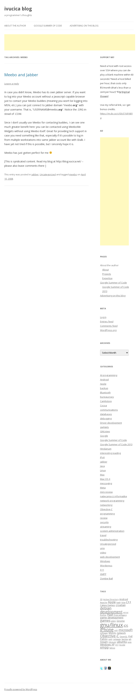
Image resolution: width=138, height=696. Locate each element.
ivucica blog (18, 8)
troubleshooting (109, 539)
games (105, 620)
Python (104, 639)
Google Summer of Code (48, 25)
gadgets (104, 427)
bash (118, 602)
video (103, 552)
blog (123, 602)
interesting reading (110, 453)
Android (104, 379)
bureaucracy (107, 396)
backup (104, 388)
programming (107, 513)
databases (106, 414)
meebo (73, 174)
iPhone (107, 629)
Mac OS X (105, 479)
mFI (116, 630)
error (125, 612)
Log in (103, 317)
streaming (105, 526)
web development (110, 556)
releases (117, 639)
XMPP (103, 574)
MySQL (112, 633)
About (105, 269)
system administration (112, 531)
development (111, 611)
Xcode (122, 645)
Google (104, 435)
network (121, 633)
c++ (128, 602)
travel (103, 535)
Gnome (121, 620)
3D (101, 599)
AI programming (108, 375)
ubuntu (122, 642)
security (104, 522)
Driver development (111, 422)
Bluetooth (105, 392)
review (103, 518)
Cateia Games (107, 605)
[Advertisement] (69, 42)
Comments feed (109, 325)
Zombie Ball (106, 578)
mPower (104, 633)
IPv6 (102, 457)
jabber (35, 174)
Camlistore (106, 401)
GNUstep (105, 431)
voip (130, 642)
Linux (103, 470)
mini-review (106, 492)
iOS (126, 626)
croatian (121, 605)
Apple (103, 383)
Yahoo (112, 648)
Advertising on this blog (84, 25)
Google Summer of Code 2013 (116, 444)
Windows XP (107, 644)
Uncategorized (48, 174)
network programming (112, 500)
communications (109, 409)
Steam (104, 642)
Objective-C (106, 509)
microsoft (126, 630)
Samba (124, 639)
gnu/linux (111, 624)
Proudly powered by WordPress (20, 689)
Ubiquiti (112, 642)
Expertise (107, 278)
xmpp (104, 647)
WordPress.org (108, 330)
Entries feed (106, 321)
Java (102, 466)
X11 (102, 569)
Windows (105, 561)
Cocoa (103, 405)
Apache (103, 602)
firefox (103, 615)
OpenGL (124, 636)
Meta (103, 487)
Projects (106, 274)
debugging (106, 418)
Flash (110, 615)
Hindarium (105, 448)
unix (102, 548)
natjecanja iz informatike (113, 496)
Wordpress (106, 565)
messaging (106, 483)
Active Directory (111, 599)
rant (110, 639)
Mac (102, 474)
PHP (130, 636)
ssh (130, 639)
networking (106, 505)
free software (120, 615)
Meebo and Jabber (21, 74)
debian (105, 608)
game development (111, 617)
